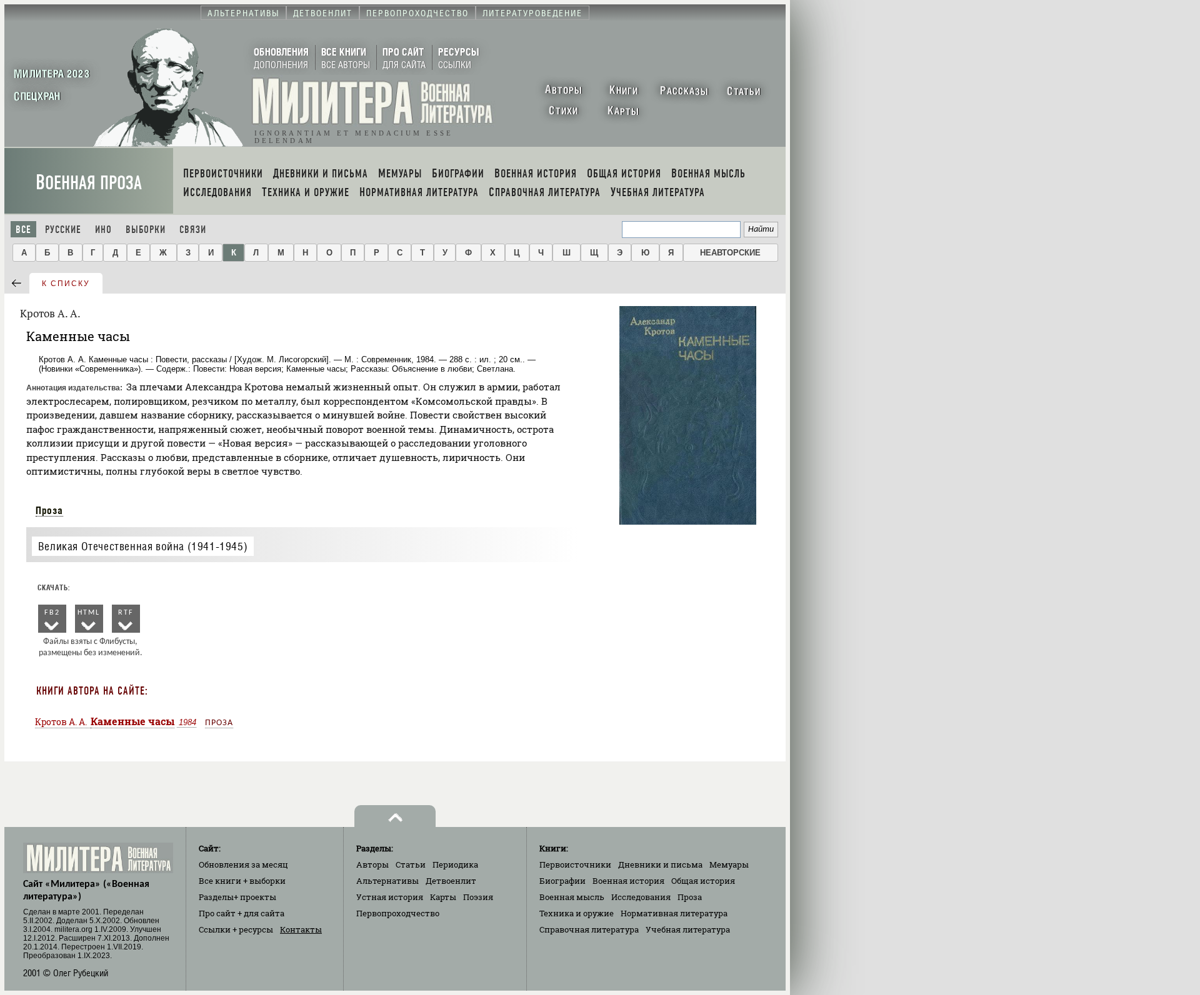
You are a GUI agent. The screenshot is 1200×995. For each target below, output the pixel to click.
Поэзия (478, 897)
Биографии (562, 880)
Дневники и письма (660, 864)
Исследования (641, 897)
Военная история (628, 880)
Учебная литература (688, 929)
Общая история (703, 880)
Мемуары (729, 864)
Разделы (237, 897)
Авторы (372, 864)
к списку (66, 283)
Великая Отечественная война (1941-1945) (143, 546)
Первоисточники (575, 864)
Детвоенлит (451, 880)
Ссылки (236, 929)
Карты (443, 897)
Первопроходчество (397, 913)
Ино (103, 229)
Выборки (146, 229)
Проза (49, 510)
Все (23, 229)
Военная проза (89, 182)
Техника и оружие (576, 913)
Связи (192, 229)
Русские (63, 229)
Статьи (411, 864)
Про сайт (241, 913)
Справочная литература (589, 929)
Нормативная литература (674, 913)
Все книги (242, 880)
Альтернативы (387, 880)
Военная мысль (571, 897)
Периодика (455, 864)
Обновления (243, 864)
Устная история (389, 897)
